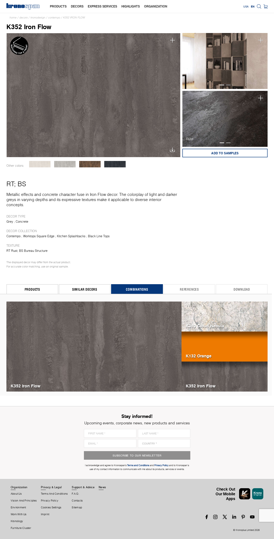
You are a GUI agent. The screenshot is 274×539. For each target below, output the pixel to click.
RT (10, 183)
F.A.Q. (75, 493)
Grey (9, 221)
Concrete (22, 221)
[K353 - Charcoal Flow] (114, 164)
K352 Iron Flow (74, 17)
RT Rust (11, 251)
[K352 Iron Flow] (93, 95)
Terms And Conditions (54, 493)
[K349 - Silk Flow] (39, 164)
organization (155, 6)
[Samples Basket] (266, 6)
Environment (18, 507)
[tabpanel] (225, 61)
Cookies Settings (51, 507)
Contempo (54, 17)
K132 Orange (198, 356)
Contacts (77, 500)
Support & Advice (83, 487)
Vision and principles (24, 500)
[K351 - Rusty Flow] (89, 164)
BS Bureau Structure (33, 251)
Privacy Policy (49, 500)
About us (16, 493)
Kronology (17, 521)
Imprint (45, 514)
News (102, 487)
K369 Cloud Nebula (205, 326)
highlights (130, 6)
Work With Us (19, 514)
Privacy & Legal (51, 487)
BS (22, 183)
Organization (19, 487)
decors (77, 6)
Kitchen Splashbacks (71, 236)
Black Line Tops (99, 236)
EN (253, 6)
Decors (23, 17)
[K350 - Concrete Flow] (64, 164)
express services (102, 6)
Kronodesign (38, 17)
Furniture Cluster (21, 528)
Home (13, 17)
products (58, 6)
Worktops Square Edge (38, 236)
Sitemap (77, 507)
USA (246, 6)
